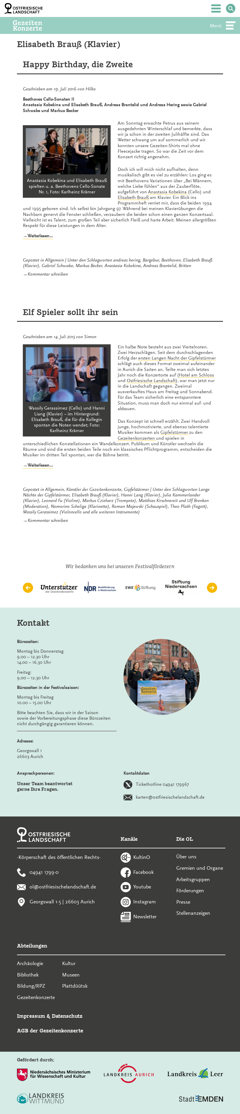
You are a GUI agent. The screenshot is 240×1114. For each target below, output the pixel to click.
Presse (183, 902)
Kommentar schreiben (48, 274)
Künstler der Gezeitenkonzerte (93, 489)
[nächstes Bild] (212, 587)
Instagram (144, 902)
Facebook (143, 872)
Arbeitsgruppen (193, 879)
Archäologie (30, 963)
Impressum (31, 1015)
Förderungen (190, 890)
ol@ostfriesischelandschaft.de (63, 887)
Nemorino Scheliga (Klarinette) (80, 506)
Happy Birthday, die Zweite (78, 64)
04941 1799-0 (44, 872)
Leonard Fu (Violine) (61, 500)
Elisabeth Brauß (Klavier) (95, 495)
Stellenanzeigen (193, 913)
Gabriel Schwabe (57, 265)
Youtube (142, 887)
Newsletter (145, 916)
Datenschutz (67, 1015)
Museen (71, 975)
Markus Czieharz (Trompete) (109, 500)
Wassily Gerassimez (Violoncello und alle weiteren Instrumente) (81, 512)
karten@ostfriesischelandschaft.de (170, 797)
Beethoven (171, 260)
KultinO (141, 857)
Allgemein (54, 260)
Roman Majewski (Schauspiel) (140, 506)
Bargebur (151, 260)
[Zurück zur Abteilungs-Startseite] (35, 25)
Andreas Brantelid (159, 265)
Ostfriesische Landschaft (151, 380)
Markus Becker (89, 265)
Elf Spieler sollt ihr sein (70, 312)
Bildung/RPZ (31, 986)
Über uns (186, 856)
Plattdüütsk (75, 986)
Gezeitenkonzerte (36, 997)
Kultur (69, 963)
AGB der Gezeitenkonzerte (50, 1030)
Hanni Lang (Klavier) (140, 495)
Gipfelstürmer (174, 432)
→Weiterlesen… (38, 236)
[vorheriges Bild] (28, 587)
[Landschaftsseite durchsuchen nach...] (230, 8)
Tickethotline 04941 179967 (162, 784)
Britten (185, 265)
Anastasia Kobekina (168, 192)
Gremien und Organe (199, 868)
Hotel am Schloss (196, 375)
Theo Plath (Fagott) (188, 506)
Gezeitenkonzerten (137, 438)
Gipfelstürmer (136, 489)
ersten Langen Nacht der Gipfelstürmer (177, 358)
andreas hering (126, 260)
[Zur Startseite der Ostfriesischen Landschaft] (24, 8)
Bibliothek (28, 975)
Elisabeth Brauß (134, 197)
